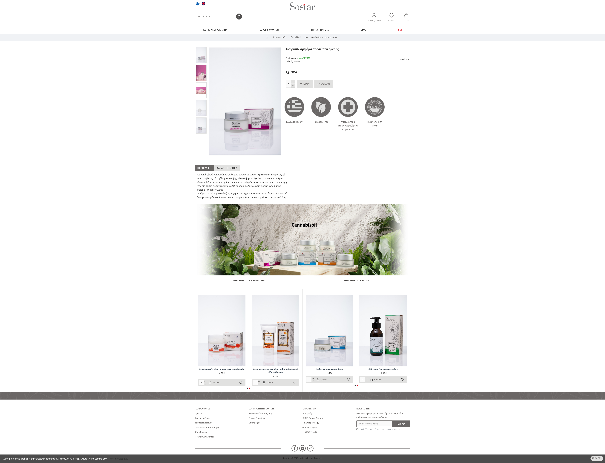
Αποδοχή (597, 458)
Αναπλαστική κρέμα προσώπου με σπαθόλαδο (221, 369)
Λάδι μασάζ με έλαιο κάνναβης (383, 369)
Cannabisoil (296, 37)
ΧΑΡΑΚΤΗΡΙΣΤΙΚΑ (226, 168)
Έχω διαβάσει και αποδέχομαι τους (380, 429)
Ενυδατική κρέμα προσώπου (329, 369)
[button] (247, 388)
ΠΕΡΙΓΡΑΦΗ (204, 168)
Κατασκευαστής (279, 37)
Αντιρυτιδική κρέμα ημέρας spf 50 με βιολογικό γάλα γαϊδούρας (275, 370)
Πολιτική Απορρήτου (118, 458)
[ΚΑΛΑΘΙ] (406, 16)
